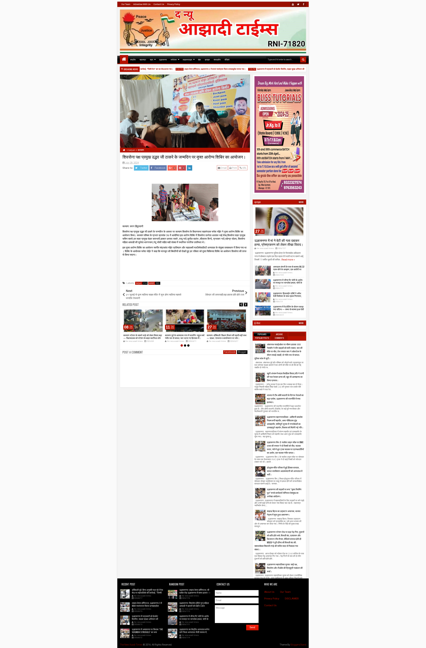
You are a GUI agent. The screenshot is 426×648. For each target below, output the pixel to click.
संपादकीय (217, 59)
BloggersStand (298, 644)
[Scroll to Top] (421, 643)
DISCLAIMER (292, 598)
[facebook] (303, 4)
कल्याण (151, 283)
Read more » (288, 259)
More (301, 202)
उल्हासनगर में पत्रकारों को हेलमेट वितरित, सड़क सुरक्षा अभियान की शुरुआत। (273, 69)
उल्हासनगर (163, 59)
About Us (269, 591)
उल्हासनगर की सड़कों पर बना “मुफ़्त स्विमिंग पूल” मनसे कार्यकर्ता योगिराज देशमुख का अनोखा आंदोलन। (284, 492)
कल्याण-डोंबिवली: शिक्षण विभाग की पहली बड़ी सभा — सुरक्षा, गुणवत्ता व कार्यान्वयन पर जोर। (226, 336)
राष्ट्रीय (133, 59)
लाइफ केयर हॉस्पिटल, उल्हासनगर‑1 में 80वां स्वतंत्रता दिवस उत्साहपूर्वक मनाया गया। (203, 69)
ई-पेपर (257, 323)
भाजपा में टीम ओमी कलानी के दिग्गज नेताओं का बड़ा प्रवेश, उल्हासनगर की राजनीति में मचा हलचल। (285, 398)
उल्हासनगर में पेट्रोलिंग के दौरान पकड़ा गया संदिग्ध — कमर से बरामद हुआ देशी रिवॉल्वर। (288, 309)
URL (244, 168)
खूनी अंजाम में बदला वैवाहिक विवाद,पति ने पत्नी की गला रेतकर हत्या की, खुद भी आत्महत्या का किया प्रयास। (285, 376)
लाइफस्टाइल (187, 59)
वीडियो (227, 59)
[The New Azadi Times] (124, 59)
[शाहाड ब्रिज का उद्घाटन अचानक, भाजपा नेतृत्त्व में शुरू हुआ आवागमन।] (260, 515)
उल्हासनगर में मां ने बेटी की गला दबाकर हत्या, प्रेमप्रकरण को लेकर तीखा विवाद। (278, 242)
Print (234, 168)
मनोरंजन (174, 59)
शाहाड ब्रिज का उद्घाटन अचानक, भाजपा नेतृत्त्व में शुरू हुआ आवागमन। (283, 512)
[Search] (303, 60)
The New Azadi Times (131, 644)
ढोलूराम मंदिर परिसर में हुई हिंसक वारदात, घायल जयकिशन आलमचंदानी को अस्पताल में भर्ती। (284, 471)
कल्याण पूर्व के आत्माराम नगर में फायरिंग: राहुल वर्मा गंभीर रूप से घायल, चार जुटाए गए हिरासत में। (184, 336)
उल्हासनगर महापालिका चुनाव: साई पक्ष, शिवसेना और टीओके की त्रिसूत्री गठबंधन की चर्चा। (285, 567)
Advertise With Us (141, 4)
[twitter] (298, 4)
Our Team (125, 4)
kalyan (139, 283)
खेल (199, 59)
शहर (151, 59)
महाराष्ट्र (143, 59)
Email (223, 168)
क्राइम (207, 59)
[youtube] (293, 4)
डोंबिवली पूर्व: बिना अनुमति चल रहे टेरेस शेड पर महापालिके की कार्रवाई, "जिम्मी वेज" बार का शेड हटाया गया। (147, 592)
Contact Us (158, 4)
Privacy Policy (173, 4)
